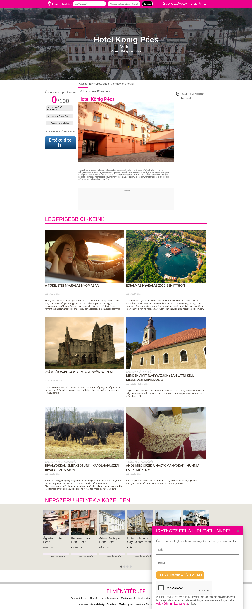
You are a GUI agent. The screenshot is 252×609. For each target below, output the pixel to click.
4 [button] (131, 567)
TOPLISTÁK (195, 4)
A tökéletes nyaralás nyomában (72, 285)
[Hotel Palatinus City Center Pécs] (58, 522)
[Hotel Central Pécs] (198, 522)
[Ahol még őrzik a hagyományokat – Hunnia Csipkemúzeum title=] (167, 458)
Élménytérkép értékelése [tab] (55, 108)
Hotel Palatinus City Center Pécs (57, 540)
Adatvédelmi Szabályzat (172, 603)
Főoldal (83, 91)
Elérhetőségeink (109, 598)
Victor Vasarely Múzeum (139, 540)
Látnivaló (145, 371)
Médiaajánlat (128, 598)
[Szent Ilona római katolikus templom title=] (167, 368)
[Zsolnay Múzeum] (170, 522)
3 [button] (128, 567)
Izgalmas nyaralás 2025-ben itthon (155, 285)
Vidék (129, 461)
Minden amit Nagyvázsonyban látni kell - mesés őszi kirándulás (161, 377)
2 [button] (125, 567)
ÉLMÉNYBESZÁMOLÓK (175, 4)
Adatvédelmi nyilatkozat (84, 598)
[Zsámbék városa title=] (86, 368)
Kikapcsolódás (67, 461)
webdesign (99, 604)
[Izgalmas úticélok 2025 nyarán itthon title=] (167, 282)
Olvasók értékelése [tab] (59, 116)
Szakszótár (144, 598)
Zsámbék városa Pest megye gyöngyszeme (79, 372)
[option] (58, 540)
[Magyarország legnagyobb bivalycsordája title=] (86, 458)
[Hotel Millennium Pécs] (114, 522)
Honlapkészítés (85, 604)
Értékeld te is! (60, 143)
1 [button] (122, 567)
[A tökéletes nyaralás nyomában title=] (86, 282)
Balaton (131, 371)
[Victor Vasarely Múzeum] (142, 522)
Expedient (111, 604)
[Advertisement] (145, 199)
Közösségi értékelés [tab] (60, 123)
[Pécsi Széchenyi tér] (86, 522)
